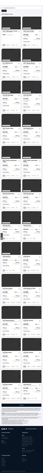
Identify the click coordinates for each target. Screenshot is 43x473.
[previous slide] (2, 23)
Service (23, 458)
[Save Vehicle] (19, 32)
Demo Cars (3, 464)
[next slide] (20, 23)
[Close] (2, 239)
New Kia (3, 458)
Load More (21, 405)
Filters (5, 10)
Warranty (23, 461)
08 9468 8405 (4, 442)
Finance (3, 459)
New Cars (3, 462)
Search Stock (4, 461)
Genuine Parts (24, 459)
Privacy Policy (19, 471)
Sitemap (23, 471)
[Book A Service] (2, 234)
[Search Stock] (2, 236)
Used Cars (3, 465)
